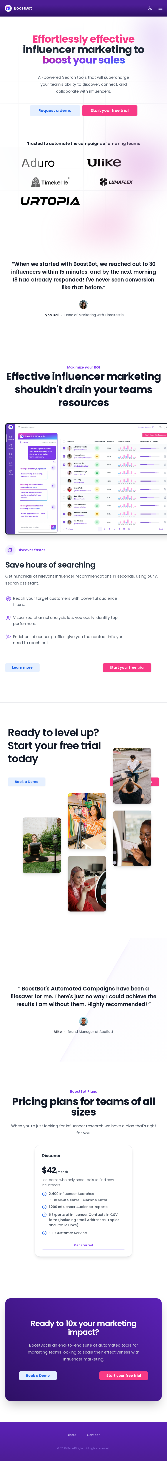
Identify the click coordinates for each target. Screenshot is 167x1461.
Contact (93, 1435)
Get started (83, 1245)
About (72, 1435)
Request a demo (55, 110)
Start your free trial (110, 110)
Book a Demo (38, 1375)
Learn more (22, 667)
